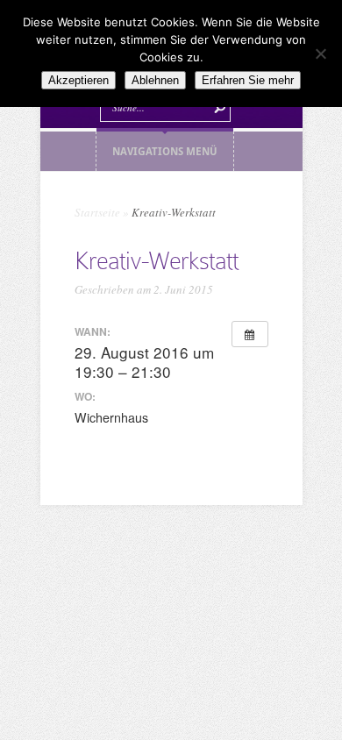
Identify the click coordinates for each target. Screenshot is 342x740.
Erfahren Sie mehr (248, 80)
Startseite (97, 212)
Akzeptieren (78, 80)
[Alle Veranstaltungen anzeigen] (250, 334)
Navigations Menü (164, 151)
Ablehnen (155, 80)
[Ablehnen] (320, 53)
